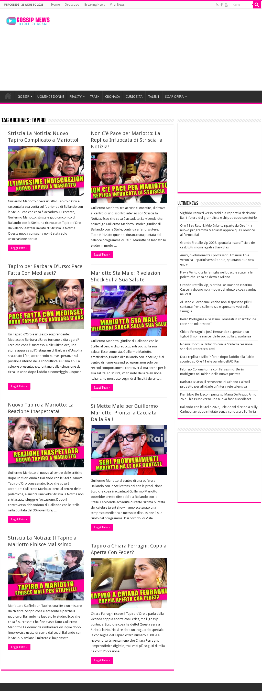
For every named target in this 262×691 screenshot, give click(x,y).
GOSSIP (23, 96)
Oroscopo (72, 4)
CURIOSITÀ (134, 96)
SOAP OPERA (174, 96)
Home (55, 4)
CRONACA (112, 96)
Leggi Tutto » (19, 248)
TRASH (95, 96)
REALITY (76, 96)
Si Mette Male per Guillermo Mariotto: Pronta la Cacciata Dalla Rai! (124, 412)
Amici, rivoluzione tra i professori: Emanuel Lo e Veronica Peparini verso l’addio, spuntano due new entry (217, 259)
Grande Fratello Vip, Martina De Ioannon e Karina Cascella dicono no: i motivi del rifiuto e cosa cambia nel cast (218, 289)
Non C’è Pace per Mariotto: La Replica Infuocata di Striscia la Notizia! (126, 140)
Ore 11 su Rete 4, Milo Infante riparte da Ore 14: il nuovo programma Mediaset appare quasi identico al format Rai (217, 230)
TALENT (153, 96)
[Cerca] (257, 4)
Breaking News (94, 4)
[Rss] (217, 5)
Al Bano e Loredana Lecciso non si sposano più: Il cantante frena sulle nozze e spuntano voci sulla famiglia (216, 306)
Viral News (117, 4)
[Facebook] (221, 5)
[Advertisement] (164, 49)
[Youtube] (226, 5)
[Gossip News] (28, 20)
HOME (8, 96)
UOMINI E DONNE (50, 96)
